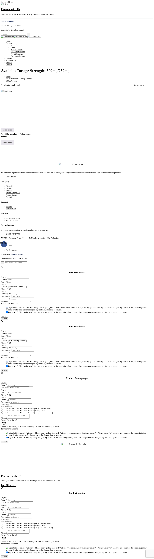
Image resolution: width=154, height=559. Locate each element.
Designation (6, 296)
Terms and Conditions (9, 303)
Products (9, 58)
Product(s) (5, 405)
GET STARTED (7, 21)
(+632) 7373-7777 (14, 26)
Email (4, 282)
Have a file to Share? (9, 420)
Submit (4, 319)
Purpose (5, 287)
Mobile (4, 289)
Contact (9, 65)
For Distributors (17, 54)
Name (4, 279)
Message (5, 301)
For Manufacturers (18, 52)
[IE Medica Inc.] (7, 37)
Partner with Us (10, 9)
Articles (9, 63)
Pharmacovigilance (18, 56)
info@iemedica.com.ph (15, 30)
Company (9, 43)
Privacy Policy (11, 195)
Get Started (8, 485)
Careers (13, 47)
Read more (7, 130)
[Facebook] (1, 32)
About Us (14, 45)
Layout (3, 277)
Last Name (6, 388)
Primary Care (11, 60)
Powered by (12, 254)
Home (8, 41)
